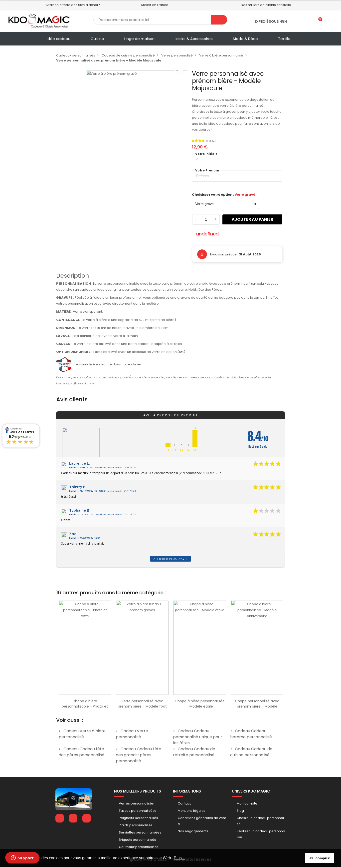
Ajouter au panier (252, 219)
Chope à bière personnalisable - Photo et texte (85, 706)
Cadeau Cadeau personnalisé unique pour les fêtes (197, 737)
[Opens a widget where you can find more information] (22, 858)
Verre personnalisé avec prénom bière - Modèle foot (142, 704)
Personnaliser (85, 692)
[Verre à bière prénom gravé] (136, 120)
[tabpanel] (85, 653)
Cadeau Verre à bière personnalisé (82, 734)
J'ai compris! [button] (320, 858)
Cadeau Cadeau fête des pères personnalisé (81, 752)
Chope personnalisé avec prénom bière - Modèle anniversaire (257, 706)
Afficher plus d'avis (170, 559)
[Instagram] (86, 818)
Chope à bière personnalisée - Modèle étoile (200, 704)
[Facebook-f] (59, 818)
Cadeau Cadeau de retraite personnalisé (194, 752)
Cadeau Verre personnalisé (132, 734)
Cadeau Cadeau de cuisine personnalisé (251, 752)
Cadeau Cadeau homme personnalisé (251, 734)
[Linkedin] (73, 818)
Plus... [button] (179, 858)
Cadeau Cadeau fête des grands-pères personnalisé (138, 755)
